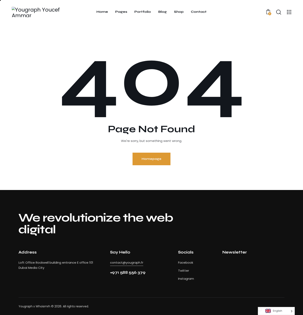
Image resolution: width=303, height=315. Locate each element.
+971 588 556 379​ (128, 272)
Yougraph (26, 306)
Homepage (151, 159)
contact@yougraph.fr (126, 262)
